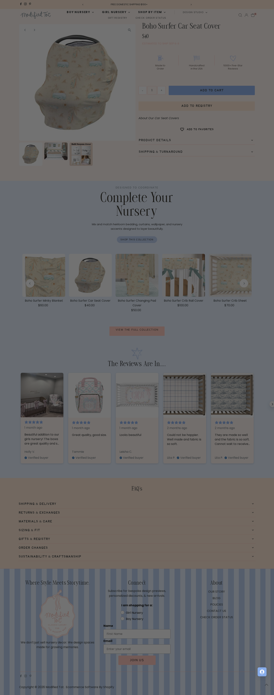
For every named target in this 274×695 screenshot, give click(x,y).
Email (144, 347)
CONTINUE (173, 386)
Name (145, 329)
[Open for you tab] (262, 671)
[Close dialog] (205, 297)
